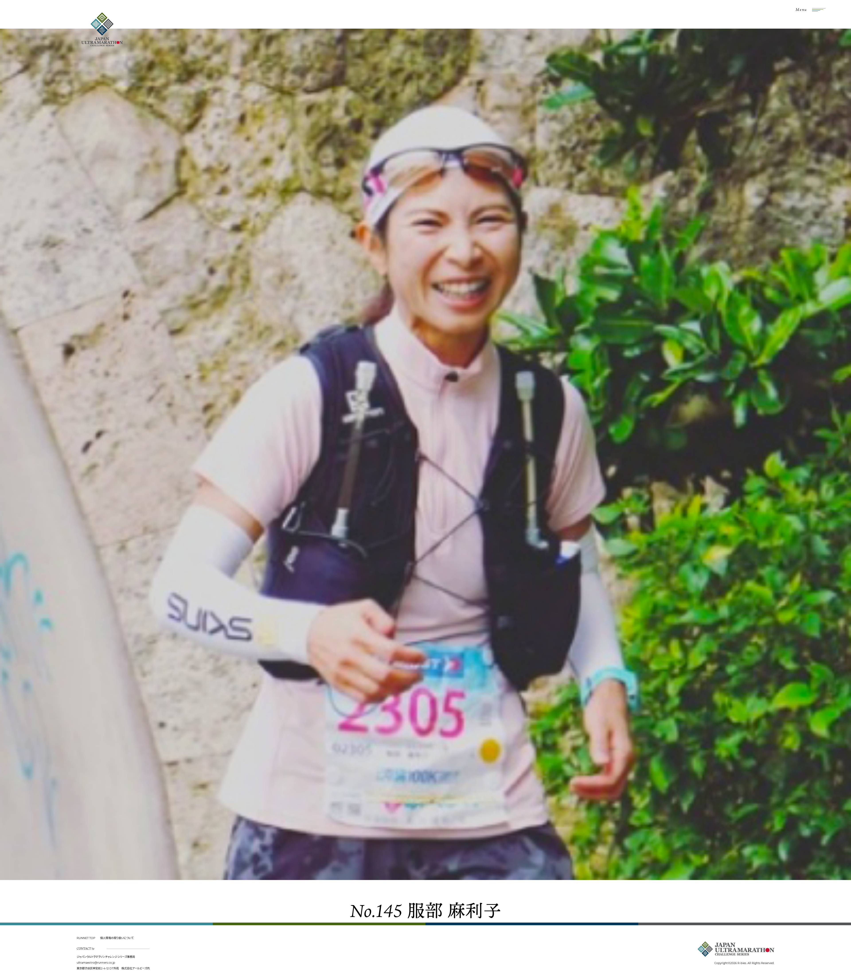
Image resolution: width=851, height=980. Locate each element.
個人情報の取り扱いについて (117, 938)
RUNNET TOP (86, 938)
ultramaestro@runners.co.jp (96, 962)
